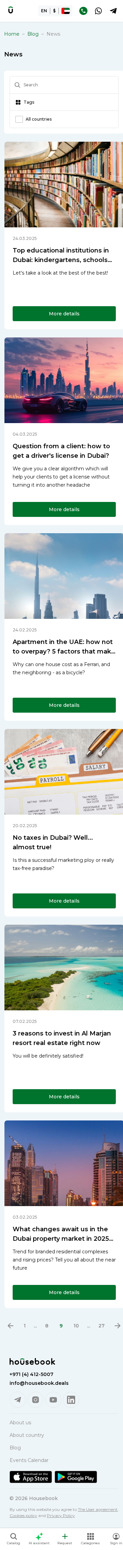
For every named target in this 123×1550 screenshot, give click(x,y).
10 (76, 1326)
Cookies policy (23, 1515)
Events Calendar (29, 1460)
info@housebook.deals (39, 1383)
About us (20, 1423)
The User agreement (98, 1509)
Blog (33, 34)
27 (101, 1326)
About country (27, 1435)
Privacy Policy (61, 1515)
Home (11, 34)
